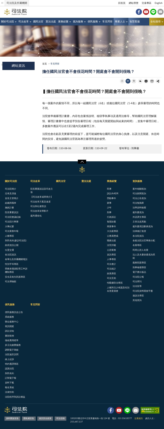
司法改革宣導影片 (39, 211)
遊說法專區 (138, 296)
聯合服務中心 (11, 322)
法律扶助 (9, 392)
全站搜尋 (155, 21)
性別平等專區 (11, 264)
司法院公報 (138, 277)
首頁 (44, 64)
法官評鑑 (111, 245)
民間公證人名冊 (140, 250)
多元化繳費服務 (13, 345)
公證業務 (111, 250)
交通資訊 (138, 418)
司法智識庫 (138, 203)
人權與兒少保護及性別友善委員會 (118, 289)
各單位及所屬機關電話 (16, 259)
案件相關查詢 (139, 189)
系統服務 (9, 317)
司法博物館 (10, 282)
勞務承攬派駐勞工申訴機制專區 (16, 270)
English (158, 3)
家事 (109, 203)
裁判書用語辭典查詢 (143, 226)
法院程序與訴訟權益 (15, 397)
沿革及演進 (10, 193)
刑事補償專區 (139, 267)
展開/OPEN (82, 162)
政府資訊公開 (11, 245)
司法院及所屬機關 (17, 3)
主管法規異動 (139, 222)
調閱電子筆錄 (11, 350)
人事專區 (111, 259)
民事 (109, 189)
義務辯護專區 (139, 263)
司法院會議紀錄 (13, 217)
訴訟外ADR (112, 193)
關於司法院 (7, 21)
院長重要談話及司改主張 (41, 190)
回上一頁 (140, 81)
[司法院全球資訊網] (15, 12)
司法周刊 (137, 282)
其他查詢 (137, 300)
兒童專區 (146, 3)
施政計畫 (9, 208)
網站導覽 (133, 3)
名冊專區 (137, 245)
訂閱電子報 (10, 378)
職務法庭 (111, 241)
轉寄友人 (152, 81)
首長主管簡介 (11, 198)
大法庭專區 (112, 231)
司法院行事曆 (11, 222)
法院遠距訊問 (11, 354)
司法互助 (111, 278)
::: (2, 2)
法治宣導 (137, 286)
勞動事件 (111, 198)
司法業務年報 (11, 231)
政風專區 (111, 274)
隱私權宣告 (29, 418)
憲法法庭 (51, 21)
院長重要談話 (11, 212)
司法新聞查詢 (139, 193)
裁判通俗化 (36, 216)
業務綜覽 (63, 21)
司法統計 (111, 269)
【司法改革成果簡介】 (41, 197)
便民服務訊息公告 (14, 312)
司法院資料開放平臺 (143, 291)
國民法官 (38, 21)
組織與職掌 (10, 203)
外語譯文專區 (139, 217)
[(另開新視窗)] (110, 411)
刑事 (109, 212)
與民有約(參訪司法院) (15, 241)
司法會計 (111, 264)
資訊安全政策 (45, 418)
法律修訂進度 (139, 231)
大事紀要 (9, 226)
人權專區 (9, 236)
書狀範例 (9, 336)
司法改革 (23, 21)
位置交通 (9, 250)
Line (153, 12)
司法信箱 (160, 12)
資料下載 (9, 383)
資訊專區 (111, 255)
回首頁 (121, 3)
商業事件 (111, 226)
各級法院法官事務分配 (144, 241)
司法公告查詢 (139, 198)
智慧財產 (111, 222)
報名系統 (9, 387)
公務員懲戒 (112, 236)
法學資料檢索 (139, 208)
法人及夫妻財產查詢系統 (144, 256)
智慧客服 (135, 21)
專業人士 (120, 21)
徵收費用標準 (11, 340)
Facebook (139, 12)
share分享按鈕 (158, 81)
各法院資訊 (10, 255)
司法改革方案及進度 (40, 202)
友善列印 (146, 81)
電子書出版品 (139, 272)
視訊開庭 (9, 326)
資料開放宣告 (12, 418)
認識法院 (9, 369)
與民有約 (9, 373)
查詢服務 (78, 21)
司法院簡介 (10, 189)
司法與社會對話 (38, 206)
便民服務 (93, 21)
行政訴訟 (111, 217)
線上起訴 (9, 359)
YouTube (146, 12)
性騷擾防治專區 (115, 283)
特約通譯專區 (11, 364)
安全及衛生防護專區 (15, 277)
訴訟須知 (9, 331)
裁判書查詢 (138, 212)
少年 (109, 208)
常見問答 (107, 21)
